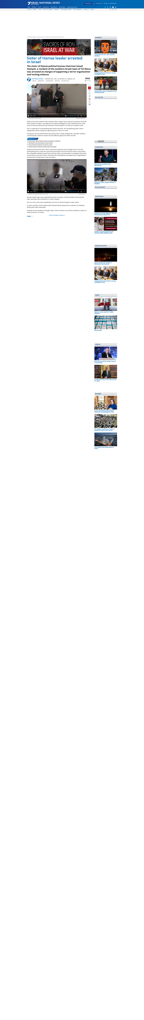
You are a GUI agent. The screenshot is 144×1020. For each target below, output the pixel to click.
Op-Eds (29, 9)
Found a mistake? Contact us (57, 215)
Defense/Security (41, 37)
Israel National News (31, 37)
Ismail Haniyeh (49, 80)
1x (84, 116)
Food (39, 9)
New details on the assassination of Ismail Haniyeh (40, 143)
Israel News (46, 7)
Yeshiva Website (77, 9)
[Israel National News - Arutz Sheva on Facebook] (107, 7)
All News (34, 7)
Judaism (35, 9)
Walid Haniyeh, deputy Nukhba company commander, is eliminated (44, 141)
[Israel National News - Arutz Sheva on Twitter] (105, 7)
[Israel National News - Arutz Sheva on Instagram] (110, 7)
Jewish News (62, 7)
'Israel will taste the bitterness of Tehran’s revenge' (40, 144)
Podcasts (56, 9)
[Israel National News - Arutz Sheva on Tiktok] (115, 7)
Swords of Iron (65, 80)
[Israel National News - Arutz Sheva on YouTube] (113, 7)
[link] (105, 55)
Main (29, 7)
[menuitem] (29, 7)
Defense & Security (72, 7)
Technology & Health (65, 9)
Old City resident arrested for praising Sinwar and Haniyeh (42, 146)
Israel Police (41, 80)
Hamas (34, 80)
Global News (53, 7)
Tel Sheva (57, 80)
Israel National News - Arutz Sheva (40, 4)
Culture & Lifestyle (47, 9)
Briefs (39, 7)
